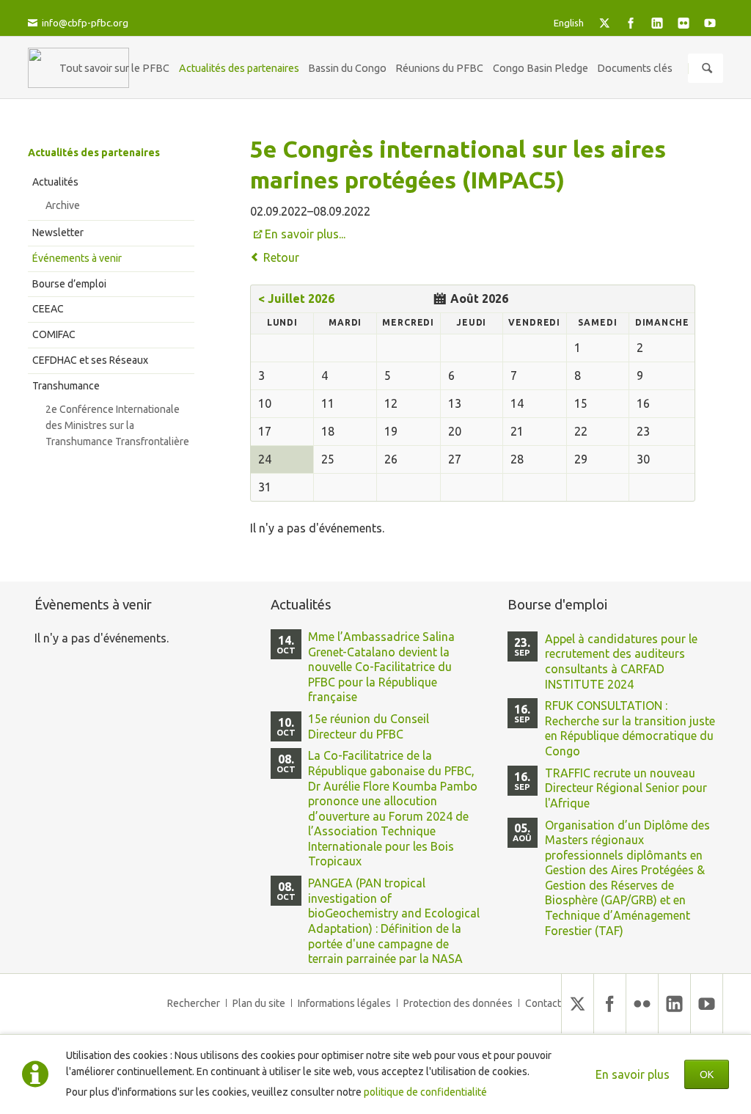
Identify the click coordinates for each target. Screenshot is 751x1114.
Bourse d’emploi (69, 284)
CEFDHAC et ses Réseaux (90, 360)
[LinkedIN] (657, 23)
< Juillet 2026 (296, 298)
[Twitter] (604, 23)
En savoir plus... (305, 234)
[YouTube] (710, 23)
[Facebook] (631, 23)
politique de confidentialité (425, 1092)
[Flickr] (683, 23)
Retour (281, 257)
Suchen (707, 68)
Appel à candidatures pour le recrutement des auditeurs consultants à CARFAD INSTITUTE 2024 (621, 661)
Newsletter (58, 232)
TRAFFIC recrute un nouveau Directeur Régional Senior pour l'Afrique (626, 788)
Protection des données (458, 1003)
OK (707, 1074)
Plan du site (258, 1003)
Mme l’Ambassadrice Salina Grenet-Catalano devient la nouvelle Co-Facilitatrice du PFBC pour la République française (381, 666)
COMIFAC (54, 334)
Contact (543, 1003)
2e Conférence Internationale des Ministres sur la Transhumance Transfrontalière (117, 425)
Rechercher (193, 1003)
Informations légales (344, 1003)
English (569, 23)
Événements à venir (77, 258)
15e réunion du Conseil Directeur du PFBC (368, 726)
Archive (62, 205)
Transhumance (66, 386)
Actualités (55, 182)
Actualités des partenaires (94, 152)
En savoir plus (633, 1074)
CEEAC (48, 309)
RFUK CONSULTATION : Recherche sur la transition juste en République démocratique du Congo (630, 728)
